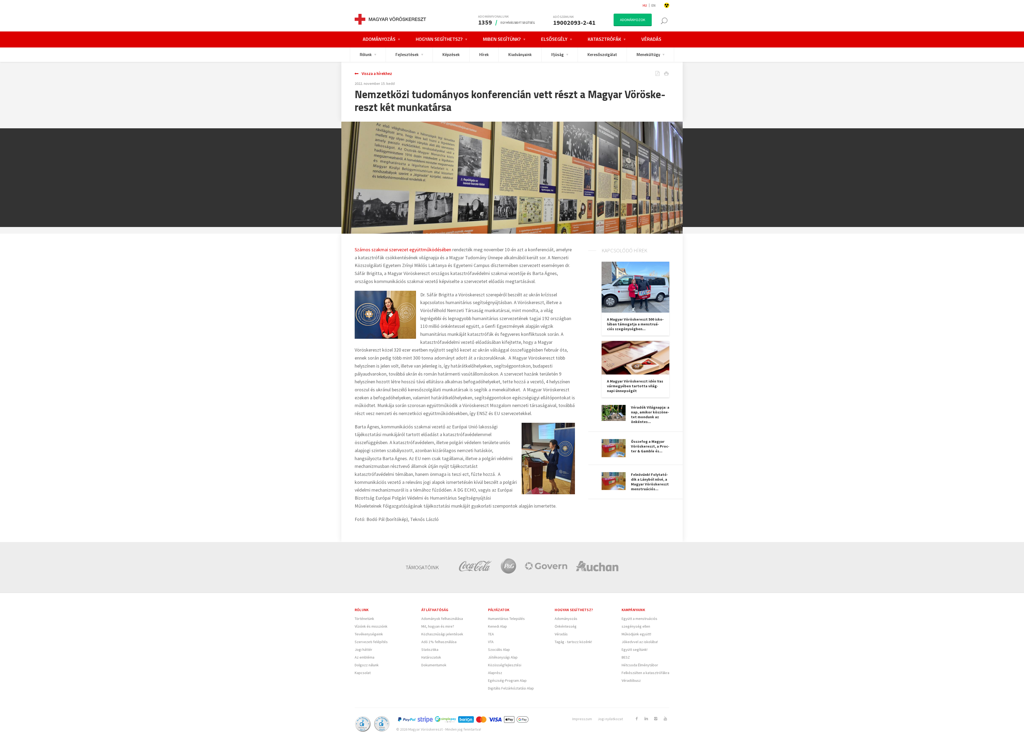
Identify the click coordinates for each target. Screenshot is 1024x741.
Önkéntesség (566, 626)
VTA (491, 641)
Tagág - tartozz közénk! (573, 641)
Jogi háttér (363, 649)
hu (645, 5)
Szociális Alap (499, 649)
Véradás (561, 634)
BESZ (626, 657)
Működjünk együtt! (636, 634)
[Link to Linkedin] (646, 719)
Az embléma (364, 657)
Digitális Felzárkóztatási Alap (511, 688)
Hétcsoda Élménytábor (640, 665)
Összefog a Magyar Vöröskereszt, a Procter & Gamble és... (650, 446)
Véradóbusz (631, 680)
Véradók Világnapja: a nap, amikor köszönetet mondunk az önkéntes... (650, 414)
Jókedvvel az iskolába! (640, 641)
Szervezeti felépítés (371, 641)
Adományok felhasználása (442, 618)
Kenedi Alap (497, 626)
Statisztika (429, 649)
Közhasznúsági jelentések (442, 634)
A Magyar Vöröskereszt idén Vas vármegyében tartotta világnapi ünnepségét (635, 386)
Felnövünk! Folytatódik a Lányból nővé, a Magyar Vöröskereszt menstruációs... (650, 481)
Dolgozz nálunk (367, 665)
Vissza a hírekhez (377, 73)
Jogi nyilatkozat (610, 718)
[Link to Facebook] (637, 719)
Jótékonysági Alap (503, 657)
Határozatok (431, 657)
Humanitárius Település (506, 618)
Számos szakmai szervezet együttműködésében (403, 249)
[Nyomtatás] (662, 73)
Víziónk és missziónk (371, 626)
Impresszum (582, 718)
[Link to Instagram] (656, 719)
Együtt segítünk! (634, 649)
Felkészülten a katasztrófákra (645, 672)
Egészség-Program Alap (507, 680)
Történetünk (364, 618)
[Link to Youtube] (665, 719)
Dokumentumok (433, 665)
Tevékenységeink (369, 634)
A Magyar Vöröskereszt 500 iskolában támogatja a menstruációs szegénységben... (635, 324)
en (653, 5)
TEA (491, 634)
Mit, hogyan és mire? (437, 626)
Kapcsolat (363, 672)
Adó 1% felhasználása (439, 641)
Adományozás (566, 618)
